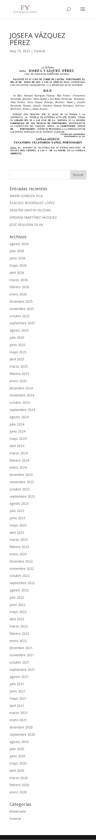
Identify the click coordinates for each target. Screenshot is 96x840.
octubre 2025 (20, 316)
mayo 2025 (18, 352)
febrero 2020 (19, 785)
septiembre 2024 (22, 409)
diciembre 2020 (21, 727)
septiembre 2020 (22, 734)
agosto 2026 (19, 244)
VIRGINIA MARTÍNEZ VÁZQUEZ (33, 217)
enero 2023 (18, 554)
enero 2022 (18, 640)
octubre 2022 (20, 575)
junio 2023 (17, 518)
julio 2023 (17, 510)
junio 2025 (17, 345)
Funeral (39, 51)
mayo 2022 (18, 611)
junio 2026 (17, 258)
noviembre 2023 (22, 482)
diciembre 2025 (21, 301)
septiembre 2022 (22, 583)
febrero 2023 (19, 547)
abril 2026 (17, 272)
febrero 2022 (19, 633)
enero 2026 (18, 294)
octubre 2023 (20, 489)
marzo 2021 (19, 712)
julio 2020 (17, 749)
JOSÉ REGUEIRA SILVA (26, 224)
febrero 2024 (19, 460)
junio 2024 (17, 431)
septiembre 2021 (22, 669)
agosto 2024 (19, 417)
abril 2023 (17, 532)
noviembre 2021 (22, 655)
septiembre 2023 (22, 496)
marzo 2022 (19, 626)
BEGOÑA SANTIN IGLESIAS (30, 210)
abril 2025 (17, 359)
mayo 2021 (18, 698)
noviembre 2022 (22, 568)
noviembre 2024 (22, 395)
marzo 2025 (19, 366)
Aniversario (18, 811)
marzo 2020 (19, 778)
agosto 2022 (19, 590)
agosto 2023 (19, 503)
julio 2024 (17, 424)
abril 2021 (17, 705)
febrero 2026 (19, 287)
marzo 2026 (19, 280)
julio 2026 (17, 251)
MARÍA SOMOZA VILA (26, 196)
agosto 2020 (19, 741)
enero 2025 (18, 381)
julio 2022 (17, 597)
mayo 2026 (18, 265)
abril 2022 (17, 619)
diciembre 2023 (21, 474)
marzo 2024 (19, 453)
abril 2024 (17, 446)
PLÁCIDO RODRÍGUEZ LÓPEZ (32, 203)
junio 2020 (17, 756)
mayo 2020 (18, 763)
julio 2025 (17, 337)
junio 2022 (17, 604)
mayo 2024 (18, 438)
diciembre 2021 (21, 648)
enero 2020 (18, 792)
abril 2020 (17, 770)
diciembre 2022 (21, 561)
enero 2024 (18, 467)
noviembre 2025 (22, 308)
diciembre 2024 (21, 388)
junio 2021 (17, 691)
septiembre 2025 (22, 323)
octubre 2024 (20, 402)
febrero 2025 (19, 373)
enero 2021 (18, 720)
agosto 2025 (19, 330)
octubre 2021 (20, 662)
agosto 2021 (19, 676)
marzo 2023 (19, 539)
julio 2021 (17, 684)
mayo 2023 (18, 525)
